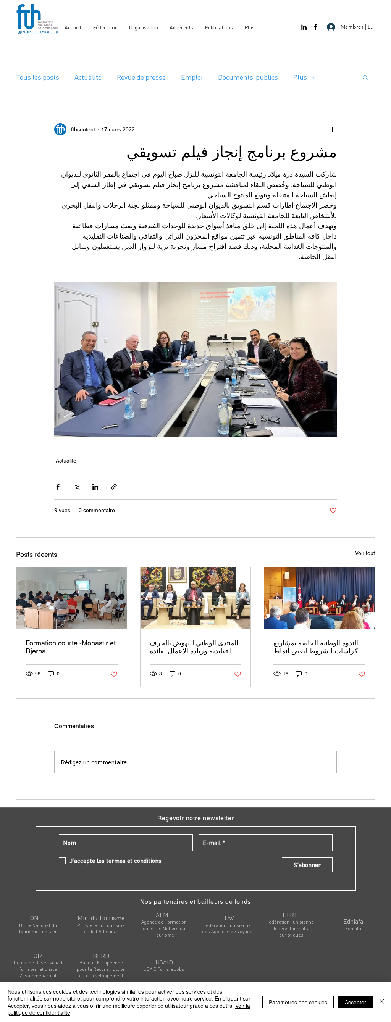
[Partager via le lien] (114, 486)
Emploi (192, 77)
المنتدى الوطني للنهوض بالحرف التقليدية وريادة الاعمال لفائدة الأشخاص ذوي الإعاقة (194, 647)
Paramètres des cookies (298, 1002)
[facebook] (315, 27)
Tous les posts (37, 77)
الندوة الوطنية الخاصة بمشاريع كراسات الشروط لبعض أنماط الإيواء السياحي (315, 647)
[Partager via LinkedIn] (95, 486)
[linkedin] (304, 27)
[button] (365, 77)
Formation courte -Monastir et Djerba (71, 647)
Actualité (88, 77)
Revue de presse (141, 77)
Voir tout (365, 553)
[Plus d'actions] (332, 129)
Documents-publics (248, 77)
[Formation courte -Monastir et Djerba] (71, 598)
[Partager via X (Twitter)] (76, 486)
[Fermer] (381, 1002)
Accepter (355, 1002)
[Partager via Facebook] (57, 486)
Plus (300, 77)
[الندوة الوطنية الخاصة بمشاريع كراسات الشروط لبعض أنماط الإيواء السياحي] (319, 598)
